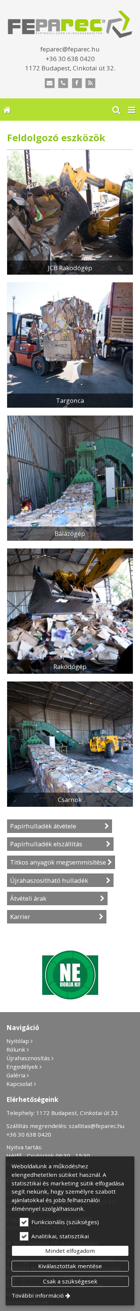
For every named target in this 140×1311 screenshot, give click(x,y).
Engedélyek (22, 1066)
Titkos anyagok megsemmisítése (58, 862)
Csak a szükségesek (70, 1281)
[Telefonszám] (63, 83)
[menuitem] (7, 109)
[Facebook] (77, 83)
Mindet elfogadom (70, 1250)
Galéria (15, 1075)
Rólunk (15, 1049)
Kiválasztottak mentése (70, 1266)
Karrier (53, 916)
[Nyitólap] (70, 24)
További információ (38, 1295)
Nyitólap (17, 1041)
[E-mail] (49, 83)
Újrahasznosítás (28, 1058)
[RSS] (90, 83)
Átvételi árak (54, 898)
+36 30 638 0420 (28, 1134)
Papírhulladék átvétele (56, 826)
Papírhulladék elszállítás (57, 844)
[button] (132, 109)
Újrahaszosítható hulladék (57, 880)
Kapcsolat (19, 1083)
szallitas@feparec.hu (96, 1126)
